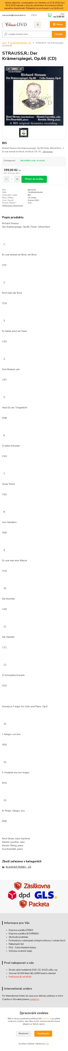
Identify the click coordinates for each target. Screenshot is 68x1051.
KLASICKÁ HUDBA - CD (20, 43)
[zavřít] (64, 3)
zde (47, 1043)
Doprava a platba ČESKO (21, 930)
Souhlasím (43, 1033)
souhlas (46, 1018)
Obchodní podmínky (18, 937)
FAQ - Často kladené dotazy (22, 947)
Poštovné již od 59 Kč (20, 976)
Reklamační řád (16, 944)
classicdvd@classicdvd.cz (14, 15)
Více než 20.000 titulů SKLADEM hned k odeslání (32, 973)
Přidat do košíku (34, 179)
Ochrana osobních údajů (20, 951)
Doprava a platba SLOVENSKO (24, 933)
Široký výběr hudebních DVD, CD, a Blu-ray (33, 969)
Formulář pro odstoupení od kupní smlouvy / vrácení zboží (37, 940)
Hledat (59, 34)
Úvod (4, 43)
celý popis (48, 151)
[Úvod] (15, 24)
